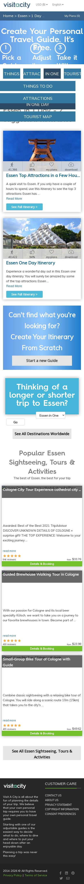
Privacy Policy (12, 875)
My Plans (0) (72, 15)
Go (15, 422)
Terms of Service (36, 875)
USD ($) (41, 4)
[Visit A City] (15, 786)
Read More (14, 198)
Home (8, 15)
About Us (52, 800)
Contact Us (53, 795)
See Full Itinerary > (24, 207)
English (57, 4)
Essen (23, 15)
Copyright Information (62, 809)
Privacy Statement (58, 804)
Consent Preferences (60, 813)
